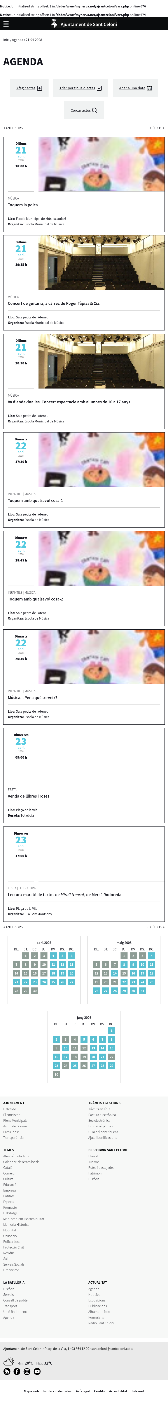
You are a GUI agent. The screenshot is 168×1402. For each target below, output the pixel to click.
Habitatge (10, 1213)
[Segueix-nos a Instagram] (28, 1374)
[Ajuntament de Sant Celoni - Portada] (84, 22)
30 (133, 991)
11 (53, 964)
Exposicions (96, 1300)
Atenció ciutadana (16, 1156)
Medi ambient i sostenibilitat (23, 1219)
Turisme (94, 1162)
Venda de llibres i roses (28, 796)
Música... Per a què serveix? (32, 697)
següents (156, 128)
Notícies (94, 1294)
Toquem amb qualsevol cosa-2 (35, 599)
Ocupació (10, 1236)
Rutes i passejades (101, 1167)
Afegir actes (25, 87)
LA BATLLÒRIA (13, 1282)
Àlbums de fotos (99, 1311)
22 (25, 982)
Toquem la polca (23, 204)
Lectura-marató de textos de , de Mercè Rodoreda (64, 894)
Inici (6, 39)
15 (111, 1048)
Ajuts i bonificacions (102, 1137)
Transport (10, 1306)
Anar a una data (132, 87)
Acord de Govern (15, 1126)
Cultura (8, 1179)
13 (71, 964)
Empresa (9, 1190)
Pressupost (11, 1132)
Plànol (93, 1156)
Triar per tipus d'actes (77, 87)
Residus (8, 1253)
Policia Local (12, 1241)
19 (62, 973)
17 (142, 973)
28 (115, 991)
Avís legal (83, 1391)
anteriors (13, 128)
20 (71, 973)
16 (133, 973)
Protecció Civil (13, 1247)
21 (16, 982)
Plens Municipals (15, 1120)
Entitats (8, 1196)
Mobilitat (9, 1230)
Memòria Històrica (16, 1224)
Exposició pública (101, 1126)
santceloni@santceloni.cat (110, 1348)
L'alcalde (9, 1109)
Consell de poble (15, 1300)
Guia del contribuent (103, 1132)
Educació (9, 1184)
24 (44, 982)
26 (62, 982)
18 (53, 973)
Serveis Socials (13, 1264)
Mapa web (31, 1391)
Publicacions (97, 1306)
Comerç (8, 1173)
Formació (10, 1207)
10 (142, 964)
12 (62, 964)
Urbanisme (11, 1270)
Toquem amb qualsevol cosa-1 (35, 500)
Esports (8, 1201)
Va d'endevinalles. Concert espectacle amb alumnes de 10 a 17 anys (69, 401)
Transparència (13, 1137)
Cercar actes (81, 110)
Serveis (8, 1294)
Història (94, 1179)
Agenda (17, 39)
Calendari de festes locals (21, 1162)
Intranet (138, 1391)
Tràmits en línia (99, 1109)
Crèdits (99, 1391)
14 (115, 973)
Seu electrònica (99, 1120)
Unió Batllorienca (15, 1311)
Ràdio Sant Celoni (101, 1323)
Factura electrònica (102, 1114)
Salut (6, 1258)
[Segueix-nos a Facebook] (18, 1374)
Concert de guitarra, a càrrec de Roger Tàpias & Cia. (54, 303)
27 (71, 982)
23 (35, 982)
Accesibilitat (118, 1391)
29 (124, 991)
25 (53, 982)
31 (142, 991)
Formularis (96, 1317)
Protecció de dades (57, 1391)
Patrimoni (95, 1173)
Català (7, 1167)
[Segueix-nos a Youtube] (38, 1374)
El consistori (12, 1114)
